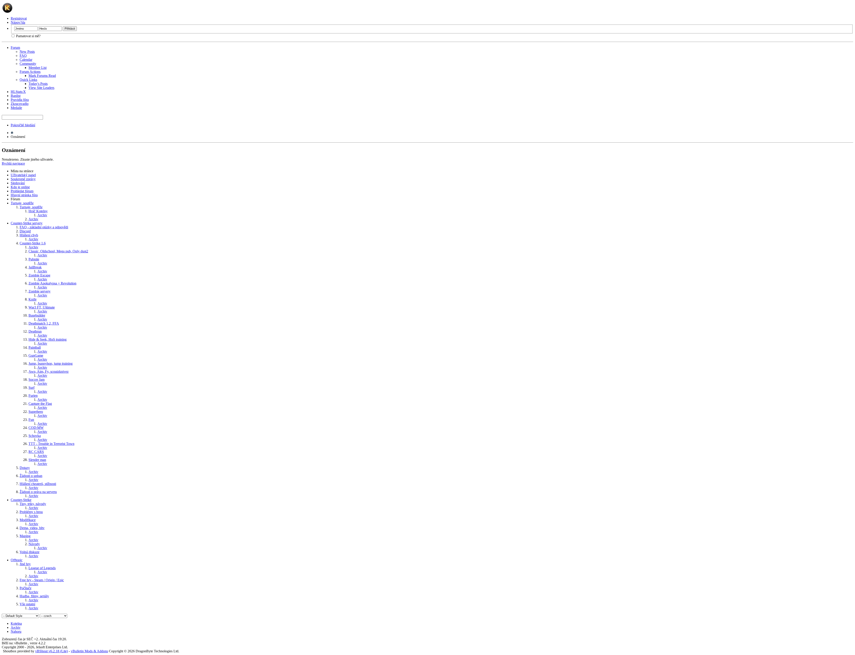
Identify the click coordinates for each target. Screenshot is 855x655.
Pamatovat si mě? (28, 36)
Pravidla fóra (20, 100)
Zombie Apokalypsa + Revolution (52, 283)
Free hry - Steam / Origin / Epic (42, 580)
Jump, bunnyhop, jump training (50, 363)
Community (28, 64)
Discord (25, 231)
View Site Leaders (41, 88)
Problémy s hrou (31, 512)
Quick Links (28, 80)
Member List (37, 68)
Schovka (34, 436)
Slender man (37, 460)
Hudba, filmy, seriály (34, 596)
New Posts (27, 51)
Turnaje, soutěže (22, 203)
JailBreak (35, 267)
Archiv (42, 215)
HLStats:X (18, 92)
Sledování (18, 183)
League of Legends (42, 568)
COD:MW (36, 428)
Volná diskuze (29, 552)
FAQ (23, 55)
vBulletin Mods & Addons (89, 651)
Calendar (26, 59)
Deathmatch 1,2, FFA (43, 323)
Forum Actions (30, 72)
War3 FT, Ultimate (41, 307)
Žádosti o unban (31, 476)
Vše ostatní (27, 604)
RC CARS (36, 452)
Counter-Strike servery (27, 223)
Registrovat (19, 18)
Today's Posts (38, 84)
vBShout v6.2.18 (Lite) (51, 651)
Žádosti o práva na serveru (38, 492)
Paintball (34, 347)
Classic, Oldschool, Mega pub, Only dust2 (58, 251)
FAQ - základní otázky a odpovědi (44, 227)
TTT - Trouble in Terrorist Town (51, 444)
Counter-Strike (21, 500)
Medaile (16, 108)
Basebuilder (36, 315)
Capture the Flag (40, 403)
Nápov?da (18, 22)
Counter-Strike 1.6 (33, 243)
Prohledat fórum (22, 191)
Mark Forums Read (42, 76)
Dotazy (25, 468)
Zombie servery (39, 291)
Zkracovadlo (19, 104)
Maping (25, 536)
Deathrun (35, 331)
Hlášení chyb (29, 235)
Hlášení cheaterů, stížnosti (38, 484)
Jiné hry (25, 564)
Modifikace (28, 520)
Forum (15, 47)
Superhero (35, 411)
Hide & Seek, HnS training (47, 339)
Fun (31, 420)
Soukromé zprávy (23, 179)
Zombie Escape (39, 275)
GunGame (35, 355)
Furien (33, 395)
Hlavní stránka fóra (24, 195)
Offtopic (16, 560)
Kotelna (16, 623)
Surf (31, 387)
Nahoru (16, 631)
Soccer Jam (36, 379)
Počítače (25, 588)
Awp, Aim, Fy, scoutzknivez (48, 371)
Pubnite (33, 259)
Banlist (15, 96)
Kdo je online (20, 187)
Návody (34, 544)
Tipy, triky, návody (33, 504)
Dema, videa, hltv (32, 528)
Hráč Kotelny (38, 211)
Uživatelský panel (23, 175)
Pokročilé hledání (23, 125)
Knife (32, 299)
